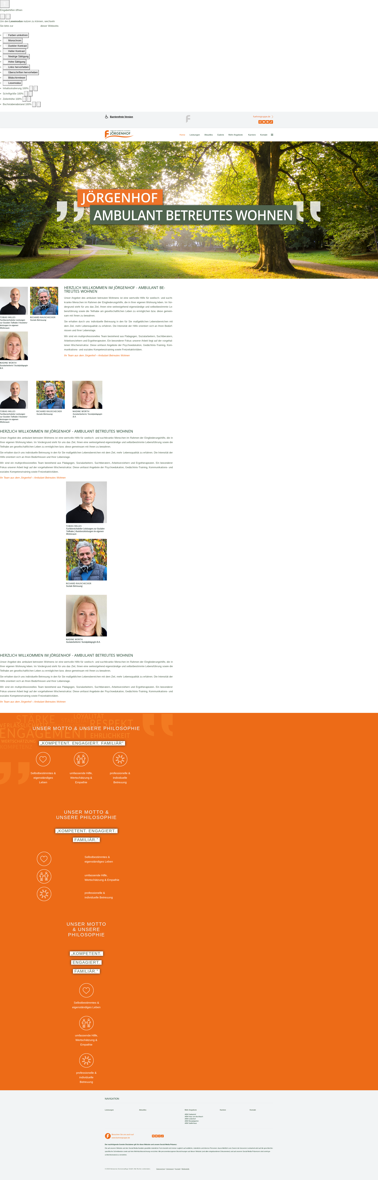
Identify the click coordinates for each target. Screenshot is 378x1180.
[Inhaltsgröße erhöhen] (36, 88)
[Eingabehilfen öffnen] (4, 4)
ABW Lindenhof (190, 1119)
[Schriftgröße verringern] (26, 93)
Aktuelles (208, 135)
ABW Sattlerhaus (191, 1123)
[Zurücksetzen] (2, 16)
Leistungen (195, 135)
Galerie (220, 135)
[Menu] (272, 134)
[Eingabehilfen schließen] (8, 16)
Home (182, 135)
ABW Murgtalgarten (192, 1121)
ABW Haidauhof (190, 1114)
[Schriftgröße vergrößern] (30, 93)
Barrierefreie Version (121, 117)
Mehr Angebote (235, 135)
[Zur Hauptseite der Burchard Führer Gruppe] (189, 118)
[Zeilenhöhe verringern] (24, 99)
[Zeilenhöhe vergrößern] (29, 99)
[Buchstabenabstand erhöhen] (39, 104)
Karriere (252, 135)
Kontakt (263, 135)
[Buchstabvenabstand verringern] (34, 104)
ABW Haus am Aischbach (194, 1116)
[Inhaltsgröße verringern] (31, 88)
